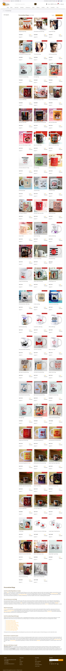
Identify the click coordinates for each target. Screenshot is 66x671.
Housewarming (12, 640)
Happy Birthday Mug (22, 31)
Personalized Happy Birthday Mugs (12, 629)
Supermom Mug (36, 190)
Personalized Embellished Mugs (11, 626)
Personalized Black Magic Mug (54, 508)
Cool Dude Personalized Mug (39, 372)
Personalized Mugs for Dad (10, 620)
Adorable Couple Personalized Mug (25, 485)
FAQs (36, 659)
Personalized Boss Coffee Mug (24, 304)
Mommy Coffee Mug (52, 235)
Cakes (33, 7)
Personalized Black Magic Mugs (11, 630)
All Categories (6, 14)
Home (8, 7)
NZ (59, 0)
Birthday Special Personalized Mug (40, 463)
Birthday (22, 7)
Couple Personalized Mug (23, 281)
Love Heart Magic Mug (38, 508)
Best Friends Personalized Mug (39, 394)
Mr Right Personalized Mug (23, 76)
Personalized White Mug (53, 76)
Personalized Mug (52, 258)
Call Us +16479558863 (15, 0)
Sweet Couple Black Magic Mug (54, 463)
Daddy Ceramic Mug (52, 372)
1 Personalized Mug (37, 54)
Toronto (48, 4)
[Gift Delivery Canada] (5, 4)
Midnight (56, 602)
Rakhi (11, 7)
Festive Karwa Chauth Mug (53, 485)
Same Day (16, 7)
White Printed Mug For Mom (39, 99)
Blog (20, 659)
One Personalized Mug (53, 54)
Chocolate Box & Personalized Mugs (12, 624)
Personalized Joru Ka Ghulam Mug (55, 440)
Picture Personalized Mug (53, 99)
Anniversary (28, 7)
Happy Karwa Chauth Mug (23, 440)
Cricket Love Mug (37, 304)
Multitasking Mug (22, 190)
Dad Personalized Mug (23, 326)
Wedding (38, 640)
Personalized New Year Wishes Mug (25, 258)
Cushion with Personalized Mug (54, 417)
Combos (43, 7)
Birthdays (5, 609)
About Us (21, 664)
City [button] (57, 7)
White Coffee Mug (52, 326)
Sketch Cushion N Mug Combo (39, 576)
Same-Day (47, 603)
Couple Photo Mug (52, 31)
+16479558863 (6, 662)
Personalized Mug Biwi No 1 (39, 440)
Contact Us (21, 661)
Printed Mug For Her (52, 281)
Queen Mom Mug (37, 235)
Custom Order (37, 666)
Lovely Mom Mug (52, 190)
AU (62, 0)
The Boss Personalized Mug (53, 304)
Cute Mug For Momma (23, 213)
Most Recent (58, 15)
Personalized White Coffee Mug (24, 349)
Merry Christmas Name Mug (54, 145)
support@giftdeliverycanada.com (9, 663)
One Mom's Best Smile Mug (38, 213)
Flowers (38, 7)
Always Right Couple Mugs (53, 553)
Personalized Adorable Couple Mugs (12, 622)
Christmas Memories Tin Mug (24, 167)
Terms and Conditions (38, 664)
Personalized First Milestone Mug (24, 54)
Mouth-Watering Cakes (23, 594)
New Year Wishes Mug (53, 122)
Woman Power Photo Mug (38, 281)
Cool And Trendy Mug (37, 349)
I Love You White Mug (22, 99)
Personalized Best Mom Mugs (11, 623)
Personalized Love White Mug (39, 31)
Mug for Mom (21, 235)
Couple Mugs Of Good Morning (54, 531)
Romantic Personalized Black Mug (25, 553)
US (57, 0)
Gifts (48, 7)
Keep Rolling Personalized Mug (24, 394)
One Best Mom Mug (52, 167)
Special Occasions (57, 639)
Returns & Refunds (38, 661)
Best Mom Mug (36, 167)
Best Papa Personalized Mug (24, 372)
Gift (21, 602)
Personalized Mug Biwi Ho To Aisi (24, 463)
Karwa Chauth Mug (37, 485)
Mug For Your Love (52, 349)
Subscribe (60, 660)
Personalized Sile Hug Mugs (11, 621)
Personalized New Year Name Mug (40, 122)
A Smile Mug (21, 531)
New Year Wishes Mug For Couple (25, 145)
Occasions (52, 7)
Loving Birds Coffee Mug (38, 326)
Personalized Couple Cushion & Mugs (12, 625)
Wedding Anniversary (7, 611)
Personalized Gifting (54, 593)
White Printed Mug (52, 213)
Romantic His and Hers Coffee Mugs (40, 531)
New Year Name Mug (22, 122)
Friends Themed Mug (37, 258)
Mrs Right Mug (36, 76)
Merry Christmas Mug (37, 145)
